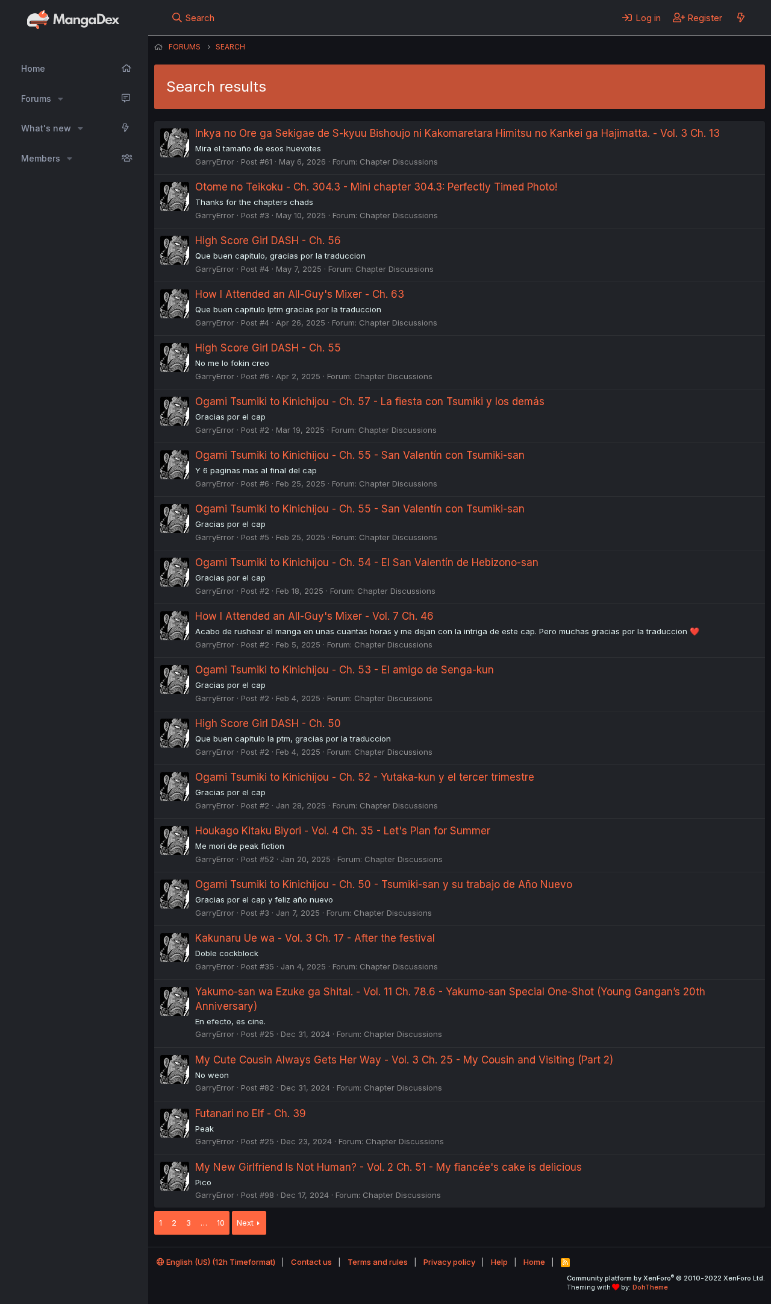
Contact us (311, 1262)
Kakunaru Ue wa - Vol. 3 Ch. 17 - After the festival (315, 938)
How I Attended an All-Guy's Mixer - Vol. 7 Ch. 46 (314, 616)
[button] (60, 99)
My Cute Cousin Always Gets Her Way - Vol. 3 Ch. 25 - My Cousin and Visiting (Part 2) (404, 1060)
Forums (36, 98)
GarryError (214, 161)
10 (221, 1222)
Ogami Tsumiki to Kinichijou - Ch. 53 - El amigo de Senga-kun (344, 670)
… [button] (204, 1222)
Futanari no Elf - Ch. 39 (250, 1113)
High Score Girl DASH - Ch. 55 (268, 348)
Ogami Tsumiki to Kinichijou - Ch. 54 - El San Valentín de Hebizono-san (366, 562)
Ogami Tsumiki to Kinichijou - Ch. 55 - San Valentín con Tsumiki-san (360, 455)
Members (40, 158)
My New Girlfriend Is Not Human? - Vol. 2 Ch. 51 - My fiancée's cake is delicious (388, 1167)
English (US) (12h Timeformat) (219, 1262)
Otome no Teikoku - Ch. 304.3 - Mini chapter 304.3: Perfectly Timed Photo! (376, 187)
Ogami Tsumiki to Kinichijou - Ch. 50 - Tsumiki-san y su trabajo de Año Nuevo (383, 884)
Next (245, 1222)
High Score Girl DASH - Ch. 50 (268, 723)
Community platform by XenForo (666, 1278)
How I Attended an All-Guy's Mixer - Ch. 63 (299, 294)
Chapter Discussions (399, 161)
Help (499, 1262)
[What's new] (740, 17)
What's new (46, 128)
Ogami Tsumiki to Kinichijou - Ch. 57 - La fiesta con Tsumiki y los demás (370, 401)
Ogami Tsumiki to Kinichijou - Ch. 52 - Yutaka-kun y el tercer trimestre (364, 777)
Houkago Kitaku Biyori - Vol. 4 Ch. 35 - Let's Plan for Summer (342, 831)
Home (33, 68)
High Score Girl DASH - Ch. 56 (268, 241)
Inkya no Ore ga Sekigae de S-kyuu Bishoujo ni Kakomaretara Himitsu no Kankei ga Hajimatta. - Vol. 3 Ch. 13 (457, 133)
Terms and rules (378, 1262)
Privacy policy (449, 1262)
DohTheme (650, 1287)
